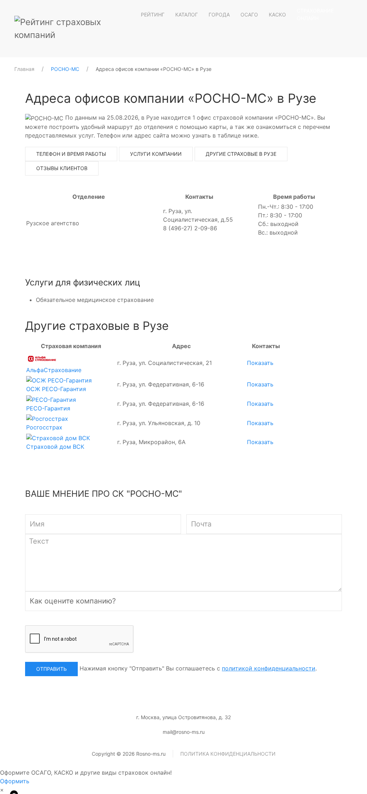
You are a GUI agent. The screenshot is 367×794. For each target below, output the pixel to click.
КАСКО (277, 14)
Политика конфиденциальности (228, 754)
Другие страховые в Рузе (241, 154)
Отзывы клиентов (61, 168)
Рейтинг (153, 14)
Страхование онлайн (315, 14)
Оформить (14, 781)
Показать (260, 362)
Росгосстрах (44, 427)
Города (219, 14)
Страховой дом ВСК (55, 446)
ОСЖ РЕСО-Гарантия (56, 389)
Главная (24, 69)
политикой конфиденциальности (268, 668)
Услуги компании (156, 154)
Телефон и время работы (71, 154)
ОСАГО (249, 14)
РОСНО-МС (65, 69)
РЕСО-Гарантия (48, 408)
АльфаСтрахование (53, 370)
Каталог (186, 14)
